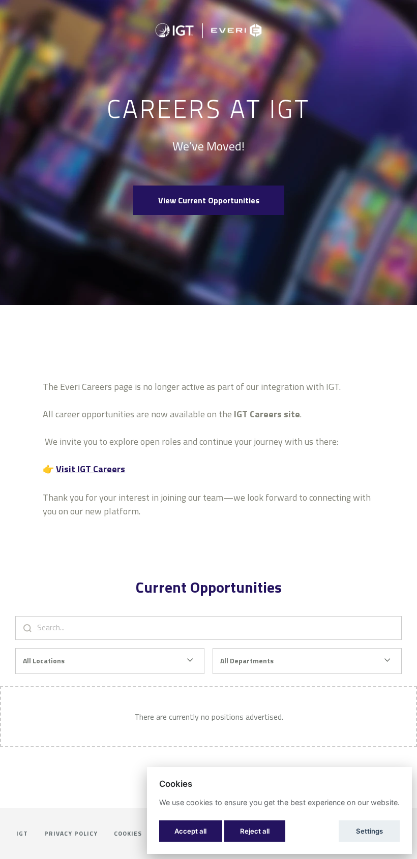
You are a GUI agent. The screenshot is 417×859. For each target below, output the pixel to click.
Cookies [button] (128, 833)
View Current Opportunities (208, 200)
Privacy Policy (71, 833)
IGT (22, 833)
